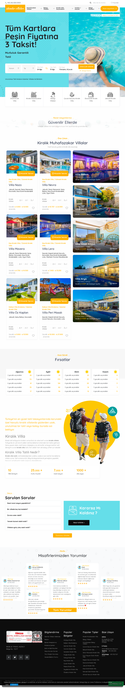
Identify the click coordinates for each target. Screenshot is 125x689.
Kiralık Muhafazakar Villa (90, 636)
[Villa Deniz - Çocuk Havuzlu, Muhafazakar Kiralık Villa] (96, 201)
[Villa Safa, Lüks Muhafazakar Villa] (96, 306)
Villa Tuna (35, 566)
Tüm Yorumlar (62, 610)
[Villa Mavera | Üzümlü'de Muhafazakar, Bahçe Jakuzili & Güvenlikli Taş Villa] (21, 225)
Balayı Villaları (46, 8)
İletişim (47, 639)
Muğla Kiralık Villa (69, 655)
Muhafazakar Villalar (31, 8)
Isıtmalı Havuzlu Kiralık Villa (91, 674)
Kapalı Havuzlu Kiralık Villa (91, 660)
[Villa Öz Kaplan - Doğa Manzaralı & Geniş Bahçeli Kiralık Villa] (21, 289)
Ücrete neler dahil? (14, 515)
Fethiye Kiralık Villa (69, 658)
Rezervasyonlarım (109, 8)
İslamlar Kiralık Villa (69, 646)
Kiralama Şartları (50, 645)
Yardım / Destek (78, 8)
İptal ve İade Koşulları (51, 648)
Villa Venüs (35, 592)
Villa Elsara (85, 566)
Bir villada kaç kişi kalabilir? (17, 509)
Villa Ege (10, 579)
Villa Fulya (110, 579)
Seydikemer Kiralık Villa (71, 669)
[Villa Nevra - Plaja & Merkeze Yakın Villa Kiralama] (55, 162)
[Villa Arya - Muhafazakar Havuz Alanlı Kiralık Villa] (96, 271)
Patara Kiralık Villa (69, 666)
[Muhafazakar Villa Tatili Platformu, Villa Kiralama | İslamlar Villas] (15, 8)
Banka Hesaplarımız (51, 642)
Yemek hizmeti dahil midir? (17, 521)
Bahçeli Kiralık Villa (88, 650)
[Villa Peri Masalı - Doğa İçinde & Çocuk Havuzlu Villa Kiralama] (55, 289)
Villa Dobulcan (61, 579)
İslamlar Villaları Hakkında (52, 636)
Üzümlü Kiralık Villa (69, 649)
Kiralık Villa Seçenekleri (60, 8)
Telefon (109, 651)
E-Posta (110, 647)
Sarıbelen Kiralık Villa (70, 652)
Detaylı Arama (86, 70)
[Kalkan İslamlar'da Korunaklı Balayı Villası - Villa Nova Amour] (96, 236)
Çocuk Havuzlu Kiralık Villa (91, 647)
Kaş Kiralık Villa (68, 661)
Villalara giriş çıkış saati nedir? (18, 527)
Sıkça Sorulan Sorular (51, 651)
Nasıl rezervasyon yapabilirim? (19, 503)
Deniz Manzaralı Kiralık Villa (91, 652)
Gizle (6, 684)
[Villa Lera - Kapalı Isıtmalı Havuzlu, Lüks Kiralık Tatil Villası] (55, 225)
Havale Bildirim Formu (51, 657)
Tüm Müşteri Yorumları (51, 654)
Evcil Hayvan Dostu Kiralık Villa (91, 656)
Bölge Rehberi (91, 8)
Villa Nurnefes (86, 592)
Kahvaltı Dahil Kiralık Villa (90, 671)
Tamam (14, 684)
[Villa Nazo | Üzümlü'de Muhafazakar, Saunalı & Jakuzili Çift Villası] (21, 162)
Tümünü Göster (62, 535)
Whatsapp (110, 655)
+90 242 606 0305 (14, 3)
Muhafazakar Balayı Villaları (89, 643)
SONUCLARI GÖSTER (86, 66)
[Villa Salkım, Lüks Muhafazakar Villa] (96, 166)
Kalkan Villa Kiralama (70, 643)
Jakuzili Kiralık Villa (88, 666)
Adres (107, 639)
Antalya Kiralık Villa (69, 640)
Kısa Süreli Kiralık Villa (89, 669)
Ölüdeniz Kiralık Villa (70, 672)
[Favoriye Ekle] (33, 208)
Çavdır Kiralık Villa (69, 663)
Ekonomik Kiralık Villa (89, 663)
